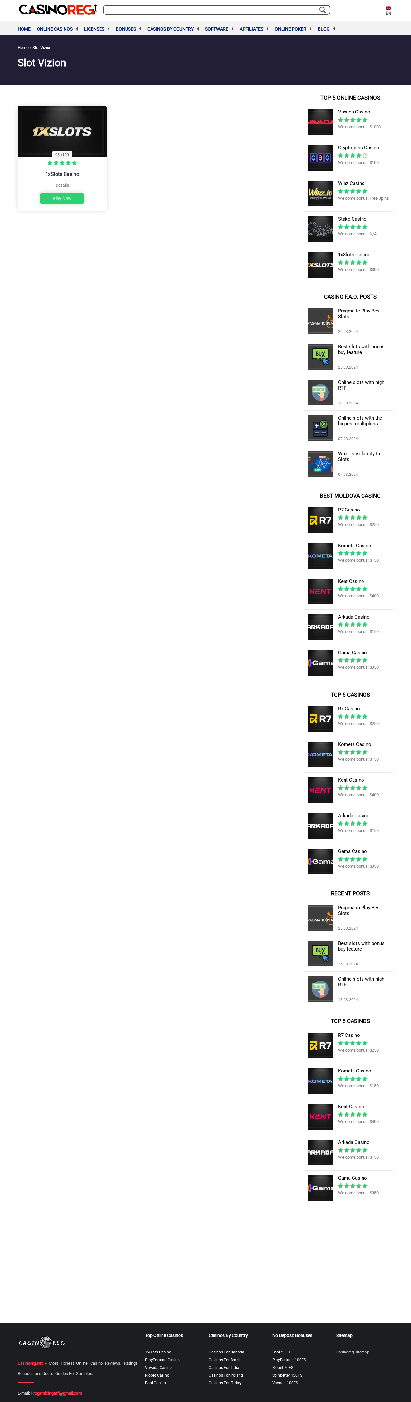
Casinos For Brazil (224, 1360)
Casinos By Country (170, 29)
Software (216, 29)
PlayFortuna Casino (162, 1360)
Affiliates (251, 29)
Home (24, 29)
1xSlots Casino (62, 174)
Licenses (94, 29)
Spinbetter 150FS (287, 1375)
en (388, 13)
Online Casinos (55, 29)
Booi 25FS (281, 1352)
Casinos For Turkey (225, 1383)
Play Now (62, 198)
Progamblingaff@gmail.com (56, 1393)
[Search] (322, 10)
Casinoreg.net (30, 1363)
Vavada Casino (158, 1367)
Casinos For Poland (226, 1375)
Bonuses (126, 29)
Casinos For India (224, 1367)
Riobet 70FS (282, 1367)
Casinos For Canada (226, 1352)
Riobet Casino (157, 1375)
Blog (324, 29)
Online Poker (290, 29)
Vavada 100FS (285, 1383)
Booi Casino (155, 1383)
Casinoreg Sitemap (352, 1352)
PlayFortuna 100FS (289, 1360)
